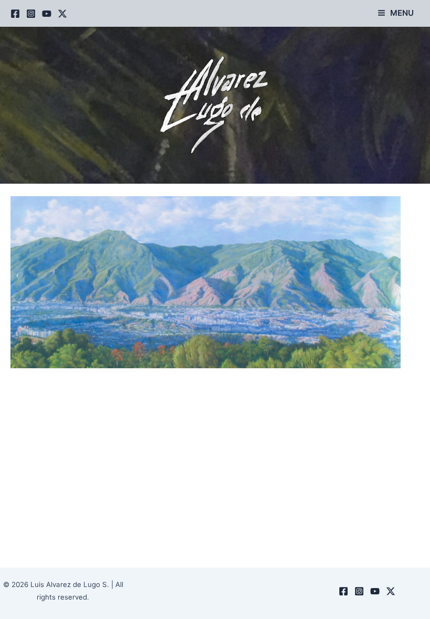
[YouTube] (46, 13)
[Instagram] (31, 13)
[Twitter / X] (62, 13)
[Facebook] (15, 13)
